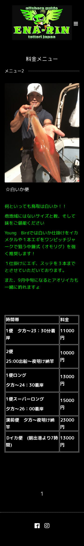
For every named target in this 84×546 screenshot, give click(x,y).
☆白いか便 (17, 189)
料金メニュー (42, 58)
